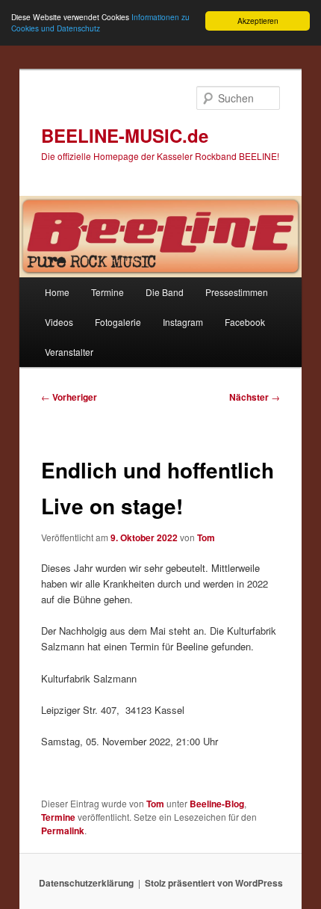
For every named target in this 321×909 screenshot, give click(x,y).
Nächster (254, 397)
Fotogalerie (118, 321)
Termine (107, 292)
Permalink (62, 830)
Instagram (183, 321)
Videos (59, 321)
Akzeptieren (257, 20)
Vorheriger (69, 397)
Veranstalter (69, 351)
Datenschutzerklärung (86, 883)
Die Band (165, 292)
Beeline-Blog (217, 803)
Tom (206, 537)
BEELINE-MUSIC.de (124, 135)
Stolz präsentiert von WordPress (214, 883)
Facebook (245, 321)
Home (57, 292)
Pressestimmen (236, 292)
